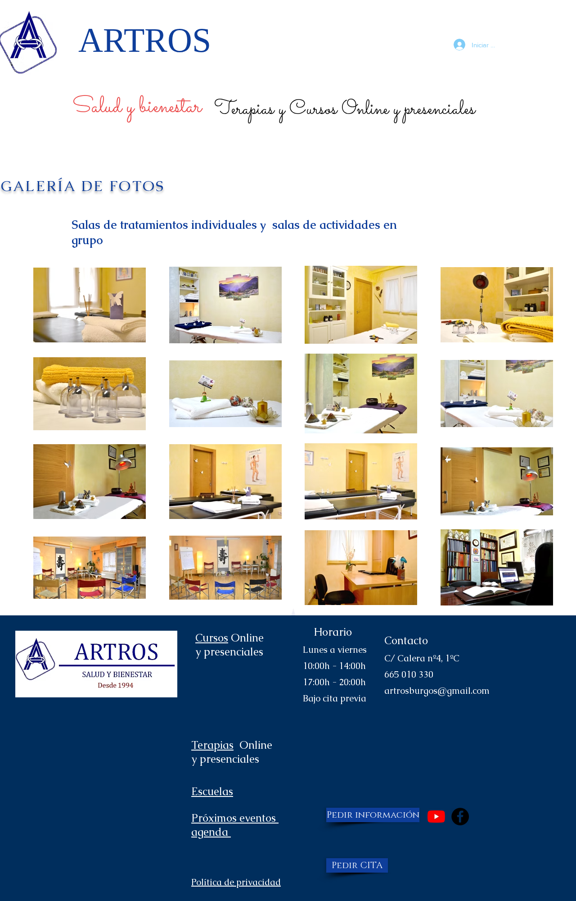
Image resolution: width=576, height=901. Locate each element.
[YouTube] (436, 816)
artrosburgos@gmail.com (437, 690)
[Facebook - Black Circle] (460, 816)
